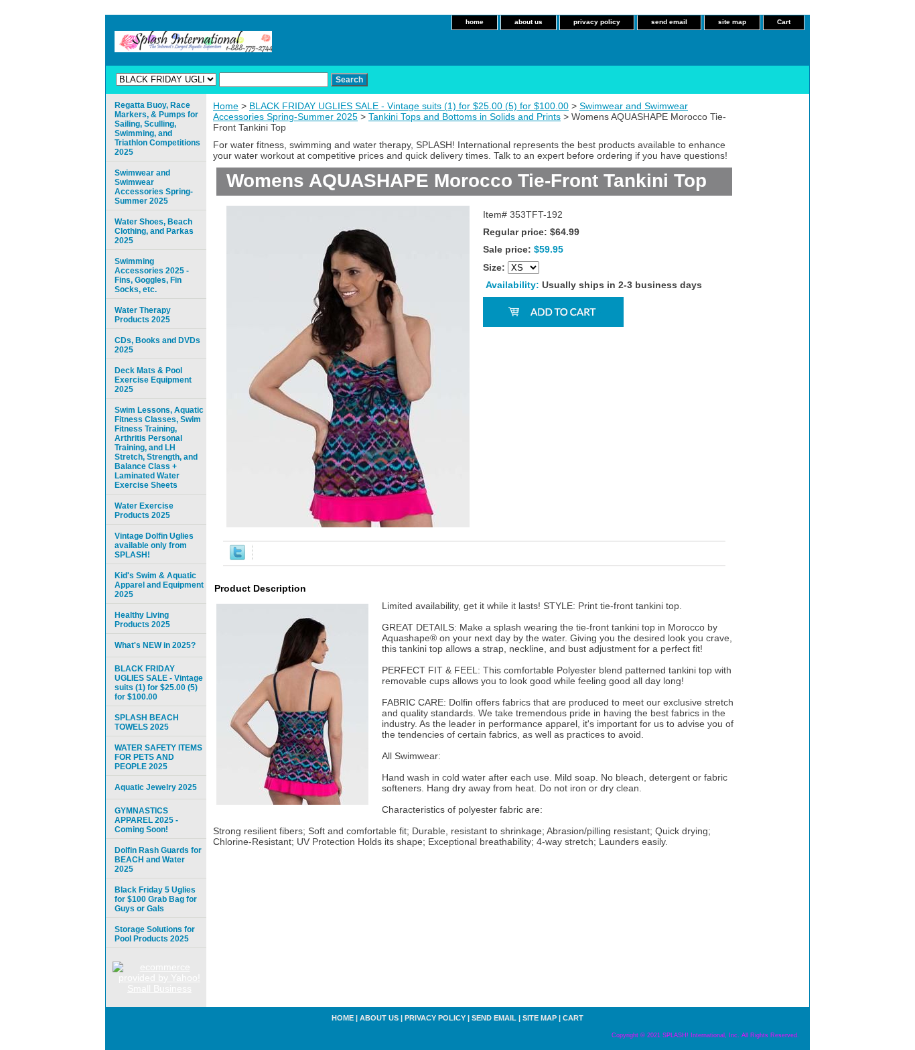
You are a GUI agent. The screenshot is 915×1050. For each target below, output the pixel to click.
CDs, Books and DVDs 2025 (157, 345)
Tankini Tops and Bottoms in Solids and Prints (464, 116)
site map (732, 21)
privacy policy (596, 21)
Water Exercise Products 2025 (144, 510)
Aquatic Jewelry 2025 (156, 787)
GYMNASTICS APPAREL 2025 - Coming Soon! (146, 820)
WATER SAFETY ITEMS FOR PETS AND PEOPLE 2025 (158, 757)
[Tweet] (237, 556)
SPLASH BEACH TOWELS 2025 (147, 722)
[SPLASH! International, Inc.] (273, 46)
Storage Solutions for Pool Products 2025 (155, 934)
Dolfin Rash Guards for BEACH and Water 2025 (158, 860)
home (475, 21)
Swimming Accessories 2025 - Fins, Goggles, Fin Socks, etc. (152, 275)
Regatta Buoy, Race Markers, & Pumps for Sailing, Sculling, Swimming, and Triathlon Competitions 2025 (157, 129)
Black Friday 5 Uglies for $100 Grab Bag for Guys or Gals (156, 899)
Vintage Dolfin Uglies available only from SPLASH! (154, 545)
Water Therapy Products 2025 (143, 315)
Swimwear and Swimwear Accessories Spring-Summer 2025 (154, 187)
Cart (783, 21)
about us (528, 21)
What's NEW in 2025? (155, 645)
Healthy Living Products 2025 (142, 619)
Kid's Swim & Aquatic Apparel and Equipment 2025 (159, 585)
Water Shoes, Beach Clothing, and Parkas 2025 (154, 231)
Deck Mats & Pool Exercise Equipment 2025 (153, 380)
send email (669, 21)
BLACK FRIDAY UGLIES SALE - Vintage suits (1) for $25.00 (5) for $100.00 (409, 106)
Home (225, 106)
